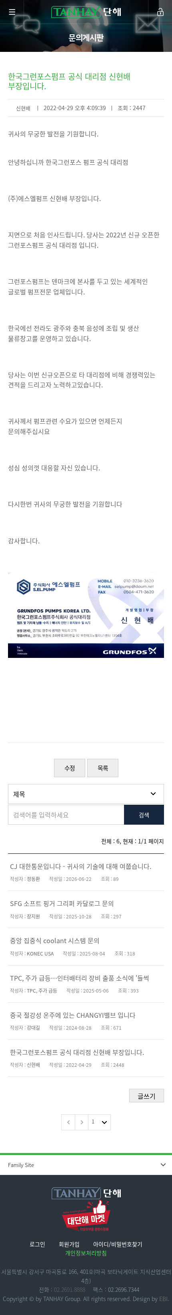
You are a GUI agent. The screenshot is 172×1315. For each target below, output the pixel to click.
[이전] (68, 1122)
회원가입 (69, 1244)
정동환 (33, 879)
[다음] (81, 1122)
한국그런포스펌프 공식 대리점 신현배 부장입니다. (77, 1052)
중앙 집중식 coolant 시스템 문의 (55, 940)
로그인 (37, 1244)
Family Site (21, 1165)
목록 (103, 768)
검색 (144, 815)
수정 (69, 768)
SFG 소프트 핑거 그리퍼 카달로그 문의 (62, 903)
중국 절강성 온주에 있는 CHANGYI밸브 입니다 (73, 1015)
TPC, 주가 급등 (42, 990)
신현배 (23, 108)
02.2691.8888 (69, 1289)
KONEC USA (40, 953)
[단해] (85, 12)
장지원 (33, 916)
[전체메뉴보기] (12, 12)
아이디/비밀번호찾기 (117, 1244)
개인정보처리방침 (86, 1253)
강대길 (33, 1027)
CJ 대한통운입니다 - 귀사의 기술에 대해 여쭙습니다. (80, 866)
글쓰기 (147, 1096)
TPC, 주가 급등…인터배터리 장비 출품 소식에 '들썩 (79, 978)
